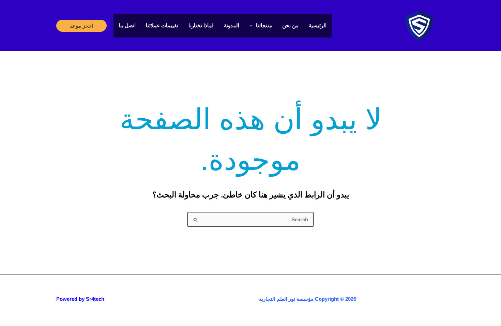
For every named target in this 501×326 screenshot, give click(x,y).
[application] (252, 26)
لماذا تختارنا (201, 25)
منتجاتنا (264, 25)
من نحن (290, 25)
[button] (81, 26)
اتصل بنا (127, 25)
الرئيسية (318, 25)
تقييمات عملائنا (162, 25)
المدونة (231, 25)
